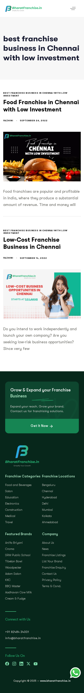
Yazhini (8, 120)
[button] (73, 8)
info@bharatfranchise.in (23, 638)
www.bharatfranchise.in (55, 680)
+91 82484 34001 (17, 632)
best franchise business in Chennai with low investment (35, 94)
